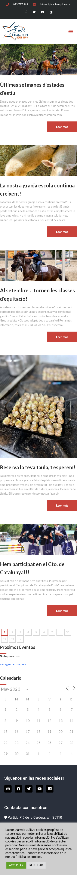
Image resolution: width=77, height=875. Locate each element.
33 (12, 639)
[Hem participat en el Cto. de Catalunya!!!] (38, 539)
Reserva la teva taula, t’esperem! (37, 467)
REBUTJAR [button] (36, 865)
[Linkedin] (51, 12)
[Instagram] (8, 789)
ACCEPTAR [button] (16, 865)
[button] (71, 31)
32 (4, 639)
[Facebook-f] (26, 12)
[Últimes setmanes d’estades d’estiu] (38, 59)
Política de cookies (28, 857)
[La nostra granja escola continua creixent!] (38, 160)
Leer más (62, 127)
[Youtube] (42, 12)
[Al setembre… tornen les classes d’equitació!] (38, 265)
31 (68, 632)
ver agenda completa (13, 664)
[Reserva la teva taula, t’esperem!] (38, 406)
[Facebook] (18, 789)
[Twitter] (34, 12)
